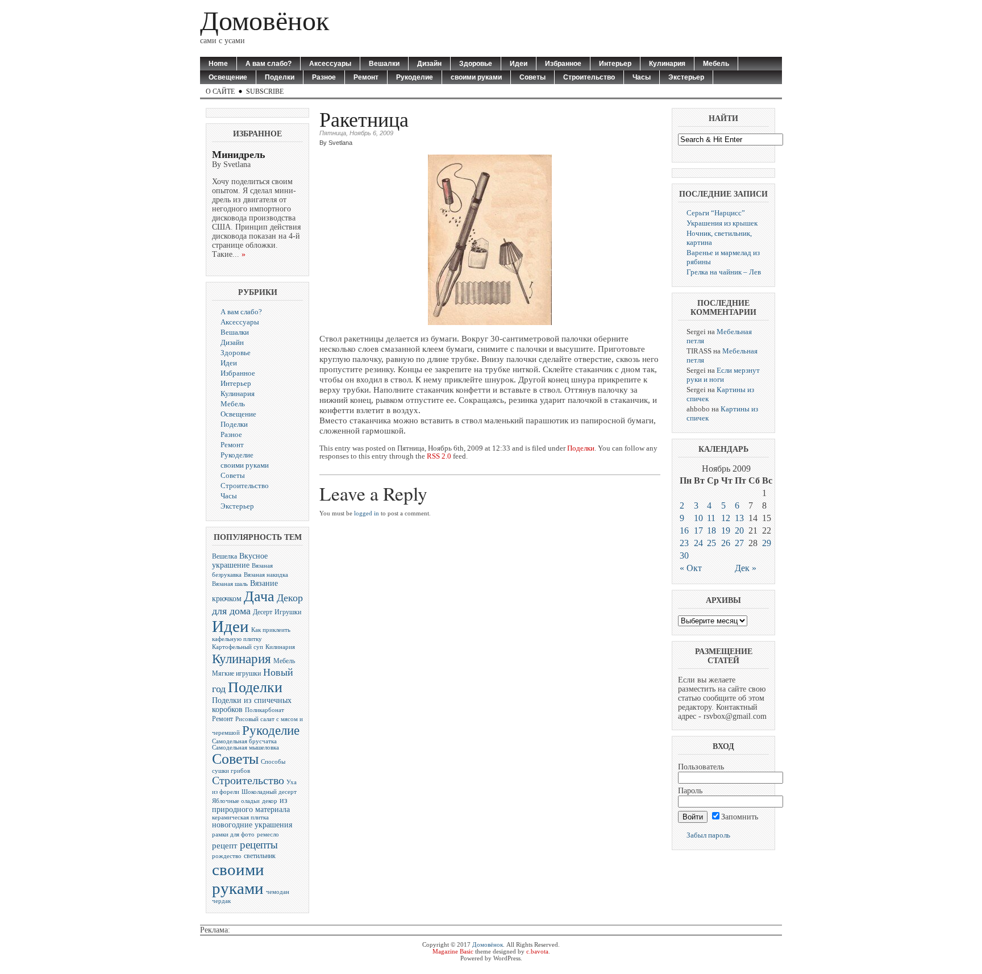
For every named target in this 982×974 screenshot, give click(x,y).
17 (698, 530)
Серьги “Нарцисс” (715, 213)
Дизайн (429, 64)
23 (684, 543)
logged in (366, 513)
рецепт (225, 845)
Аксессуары (330, 64)
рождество (227, 856)
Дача (259, 596)
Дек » (745, 568)
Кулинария (667, 64)
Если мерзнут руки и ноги (723, 375)
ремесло (268, 834)
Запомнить (739, 817)
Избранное (563, 64)
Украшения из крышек (722, 223)
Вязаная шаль (230, 584)
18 (711, 530)
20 (739, 530)
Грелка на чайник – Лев (723, 272)
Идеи (518, 64)
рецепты (259, 845)
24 (698, 543)
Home (218, 64)
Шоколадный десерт (269, 792)
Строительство (589, 77)
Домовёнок (264, 21)
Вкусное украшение (240, 560)
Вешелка (224, 556)
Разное (324, 77)
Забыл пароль (708, 835)
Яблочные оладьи (236, 801)
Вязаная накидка (266, 575)
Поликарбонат (264, 710)
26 (725, 543)
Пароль (690, 790)
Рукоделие (414, 77)
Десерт (262, 612)
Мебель (716, 64)
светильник (260, 856)
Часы (642, 77)
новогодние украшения (252, 825)
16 (684, 530)
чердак (221, 901)
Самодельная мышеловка (245, 747)
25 (711, 543)
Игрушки (287, 612)
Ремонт (365, 77)
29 (766, 543)
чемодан (277, 892)
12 (725, 518)
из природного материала (251, 805)
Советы (532, 77)
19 (725, 530)
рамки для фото (233, 834)
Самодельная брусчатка (244, 741)
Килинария (280, 647)
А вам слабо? (269, 64)
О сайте (220, 91)
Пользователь (701, 767)
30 (684, 555)
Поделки (279, 77)
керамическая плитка (240, 817)
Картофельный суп (237, 647)
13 (739, 518)
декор (269, 801)
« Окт (691, 568)
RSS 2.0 (439, 456)
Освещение (228, 77)
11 (711, 518)
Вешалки (384, 64)
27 (739, 543)
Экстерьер (686, 77)
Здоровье (475, 64)
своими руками (476, 77)
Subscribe (265, 91)
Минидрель (238, 154)
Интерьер (615, 64)
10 (698, 518)
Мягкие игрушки (236, 673)
